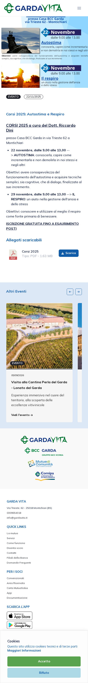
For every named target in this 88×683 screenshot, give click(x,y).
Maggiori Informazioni (24, 650)
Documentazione (17, 597)
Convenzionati (15, 578)
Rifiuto (44, 673)
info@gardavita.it (17, 517)
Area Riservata (16, 583)
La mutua (12, 533)
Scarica (70, 253)
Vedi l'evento (20, 415)
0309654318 (14, 512)
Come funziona (16, 543)
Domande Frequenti (19, 562)
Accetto (44, 661)
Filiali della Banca (17, 557)
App (9, 592)
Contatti (11, 552)
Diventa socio (15, 547)
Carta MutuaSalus (17, 587)
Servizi (11, 538)
